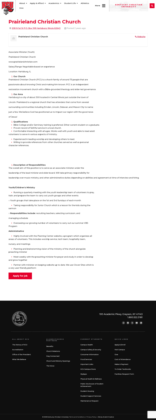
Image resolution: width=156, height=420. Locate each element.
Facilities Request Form (124, 374)
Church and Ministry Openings (58, 361)
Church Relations (53, 351)
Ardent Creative (108, 417)
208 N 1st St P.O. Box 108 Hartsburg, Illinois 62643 (36, 28)
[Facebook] (127, 322)
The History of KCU (19, 345)
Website (141, 37)
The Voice (50, 366)
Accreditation (17, 350)
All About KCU (20, 339)
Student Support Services (90, 396)
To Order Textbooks (123, 369)
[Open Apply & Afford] (45, 3)
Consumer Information (89, 354)
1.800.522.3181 (135, 317)
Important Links (86, 364)
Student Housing (87, 391)
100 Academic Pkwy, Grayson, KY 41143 (121, 314)
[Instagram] (123, 322)
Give (116, 354)
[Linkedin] (141, 322)
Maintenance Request (89, 401)
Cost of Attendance (123, 359)
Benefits (49, 346)
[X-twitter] (132, 322)
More (97, 6)
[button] (152, 5)
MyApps (83, 374)
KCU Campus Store (88, 369)
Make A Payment (121, 364)
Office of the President (21, 354)
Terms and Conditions (77, 417)
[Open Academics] (61, 3)
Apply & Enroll (120, 345)
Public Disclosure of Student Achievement (91, 385)
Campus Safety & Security (90, 350)
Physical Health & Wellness (91, 379)
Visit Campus (120, 350)
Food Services (86, 359)
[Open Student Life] (77, 3)
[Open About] (26, 3)
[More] (104, 6)
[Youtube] (136, 322)
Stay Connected (52, 356)
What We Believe (19, 359)
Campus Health (86, 345)
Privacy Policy (91, 417)
